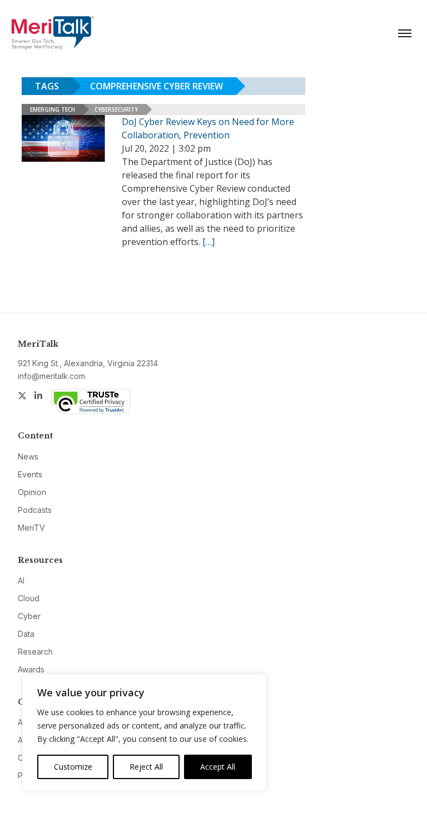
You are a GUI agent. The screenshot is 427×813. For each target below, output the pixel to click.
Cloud (28, 598)
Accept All (217, 766)
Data (26, 634)
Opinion (32, 492)
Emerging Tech (52, 109)
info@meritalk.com (51, 376)
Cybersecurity (116, 109)
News (28, 456)
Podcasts (35, 510)
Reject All (146, 766)
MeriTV (31, 527)
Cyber (29, 616)
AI (21, 580)
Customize (73, 766)
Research (35, 651)
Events (30, 474)
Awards (31, 669)
